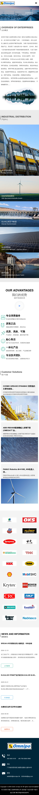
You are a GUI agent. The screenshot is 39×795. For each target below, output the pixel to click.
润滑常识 (7, 729)
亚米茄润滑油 (7, 170)
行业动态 (7, 697)
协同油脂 (5, 272)
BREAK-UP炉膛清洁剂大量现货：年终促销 (16, 643)
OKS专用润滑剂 (8, 196)
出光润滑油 (6, 247)
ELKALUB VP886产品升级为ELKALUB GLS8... (18, 675)
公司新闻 (7, 666)
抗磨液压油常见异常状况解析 (11, 707)
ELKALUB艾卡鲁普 (9, 221)
